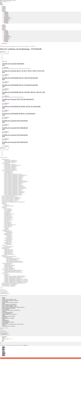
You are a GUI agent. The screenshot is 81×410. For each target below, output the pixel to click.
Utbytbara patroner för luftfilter (7, 269)
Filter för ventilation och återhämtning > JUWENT (13, 180)
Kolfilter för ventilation (8, 205)
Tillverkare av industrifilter (9, 268)
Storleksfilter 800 (7, 243)
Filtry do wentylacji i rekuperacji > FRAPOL (10, 196)
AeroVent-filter (7, 211)
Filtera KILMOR (7, 222)
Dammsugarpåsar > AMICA (9, 164)
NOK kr (3, 356)
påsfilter (5, 229)
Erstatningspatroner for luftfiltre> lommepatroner (12, 272)
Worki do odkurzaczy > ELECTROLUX (9, 283)
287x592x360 (9, 232)
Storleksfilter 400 (7, 234)
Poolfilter (6, 275)
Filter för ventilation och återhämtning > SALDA (12, 185)
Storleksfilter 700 (7, 242)
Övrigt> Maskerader (5, 247)
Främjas (3, 202)
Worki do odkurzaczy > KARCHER (8, 284)
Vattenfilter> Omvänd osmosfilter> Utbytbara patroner (13, 277)
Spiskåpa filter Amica (8, 250)
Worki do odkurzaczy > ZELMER (8, 285)
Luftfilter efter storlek (6, 230)
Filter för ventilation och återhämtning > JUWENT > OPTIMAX (15, 181)
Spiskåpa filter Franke (8, 252)
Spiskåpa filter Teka (7, 253)
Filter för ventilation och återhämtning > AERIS (12, 174)
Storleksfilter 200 (7, 231)
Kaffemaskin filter (7, 257)
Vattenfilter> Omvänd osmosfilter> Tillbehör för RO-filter (14, 276)
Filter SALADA (7, 216)
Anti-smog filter (5, 301)
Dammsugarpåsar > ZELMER (9, 169)
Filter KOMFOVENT (8, 213)
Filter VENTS (6, 218)
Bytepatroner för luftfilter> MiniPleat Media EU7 (12, 270)
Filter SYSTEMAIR (8, 217)
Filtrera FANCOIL (7, 225)
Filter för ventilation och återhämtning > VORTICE (13, 192)
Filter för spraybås (7, 264)
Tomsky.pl (25, 345)
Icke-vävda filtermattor (8, 246)
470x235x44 (9, 236)
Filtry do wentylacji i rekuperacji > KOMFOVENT (11, 197)
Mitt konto (4, 8)
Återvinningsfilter (7, 172)
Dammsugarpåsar (5, 163)
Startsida (3, 6)
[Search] (1, 3)
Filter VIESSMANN (8, 219)
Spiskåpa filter (4, 248)
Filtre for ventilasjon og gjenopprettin (8, 46)
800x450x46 (9, 244)
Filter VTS (6, 220)
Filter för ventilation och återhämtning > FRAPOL (13, 178)
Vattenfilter (4, 273)
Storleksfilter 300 (7, 233)
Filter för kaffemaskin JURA (12, 259)
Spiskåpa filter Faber (8, 251)
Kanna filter (6, 274)
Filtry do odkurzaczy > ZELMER (8, 195)
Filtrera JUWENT (7, 226)
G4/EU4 (5, 227)
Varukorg (3, 9)
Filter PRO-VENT (7, 215)
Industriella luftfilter (7, 267)
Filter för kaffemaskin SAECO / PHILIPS (14, 261)
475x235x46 (9, 237)
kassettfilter (6, 228)
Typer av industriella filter (6, 263)
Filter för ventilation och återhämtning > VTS (12, 193)
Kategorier (4, 7)
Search (3, 337)
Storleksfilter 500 (7, 238)
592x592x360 (9, 239)
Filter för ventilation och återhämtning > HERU (12, 179)
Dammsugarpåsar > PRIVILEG (9, 168)
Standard (3, 255)
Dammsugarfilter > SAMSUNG (10, 161)
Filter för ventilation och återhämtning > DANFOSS (13, 176)
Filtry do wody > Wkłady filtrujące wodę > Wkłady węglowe (13, 201)
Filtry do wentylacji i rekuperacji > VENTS (9, 199)
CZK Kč (3, 354)
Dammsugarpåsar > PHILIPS (9, 167)
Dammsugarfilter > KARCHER (10, 160)
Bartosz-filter (6, 212)
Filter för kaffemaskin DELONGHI (13, 258)
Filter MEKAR (7, 214)
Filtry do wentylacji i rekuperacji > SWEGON (10, 198)
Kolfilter (3, 203)
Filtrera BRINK (7, 223)
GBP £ (3, 350)
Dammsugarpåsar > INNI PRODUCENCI (11, 165)
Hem (1, 46)
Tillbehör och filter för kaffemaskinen (8, 256)
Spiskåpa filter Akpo (8, 249)
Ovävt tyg (4, 245)
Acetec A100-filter (7, 209)
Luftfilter (3, 207)
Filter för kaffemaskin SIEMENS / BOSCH (14, 262)
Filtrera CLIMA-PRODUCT (9, 224)
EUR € (3, 352)
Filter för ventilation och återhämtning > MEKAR (13, 183)
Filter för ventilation (7, 173)
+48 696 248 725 (4, 292)
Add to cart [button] (6, 67)
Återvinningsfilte (7, 171)
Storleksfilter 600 (7, 240)
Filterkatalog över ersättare (9, 265)
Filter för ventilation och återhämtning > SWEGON (13, 186)
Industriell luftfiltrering (8, 266)
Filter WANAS (7, 221)
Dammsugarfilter (5, 159)
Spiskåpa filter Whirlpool (8, 254)
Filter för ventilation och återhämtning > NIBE (12, 184)
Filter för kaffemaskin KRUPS (12, 260)
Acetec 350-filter (7, 208)
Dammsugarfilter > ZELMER (9, 162)
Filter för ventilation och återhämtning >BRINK (12, 194)
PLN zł (3, 348)
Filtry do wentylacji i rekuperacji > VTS (9, 200)
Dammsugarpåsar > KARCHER (10, 166)
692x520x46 (9, 241)
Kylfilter (3, 206)
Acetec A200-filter (7, 210)
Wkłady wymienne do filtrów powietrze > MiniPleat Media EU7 (13, 307)
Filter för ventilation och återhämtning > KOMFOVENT (14, 182)
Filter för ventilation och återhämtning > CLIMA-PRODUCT (15, 175)
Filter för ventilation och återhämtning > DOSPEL (13, 177)
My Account (4, 336)
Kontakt (3, 10)
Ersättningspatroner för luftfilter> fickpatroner (12, 271)
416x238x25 (9, 235)
